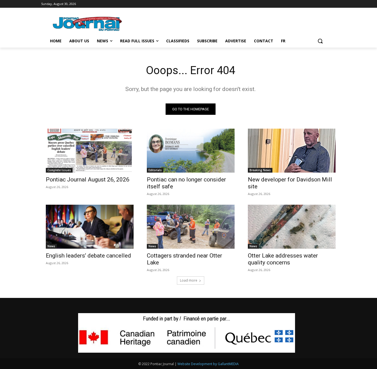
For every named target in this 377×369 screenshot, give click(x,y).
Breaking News (260, 170)
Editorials (155, 170)
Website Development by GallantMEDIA (208, 364)
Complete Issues (59, 170)
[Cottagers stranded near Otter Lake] (191, 227)
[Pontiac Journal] (87, 23)
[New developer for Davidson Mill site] (292, 151)
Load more (188, 280)
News (51, 246)
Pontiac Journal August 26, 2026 (87, 179)
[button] (320, 41)
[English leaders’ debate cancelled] (90, 227)
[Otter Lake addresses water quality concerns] (292, 227)
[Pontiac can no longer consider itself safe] (191, 151)
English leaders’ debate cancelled (88, 255)
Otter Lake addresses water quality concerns (283, 259)
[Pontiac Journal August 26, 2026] (90, 151)
